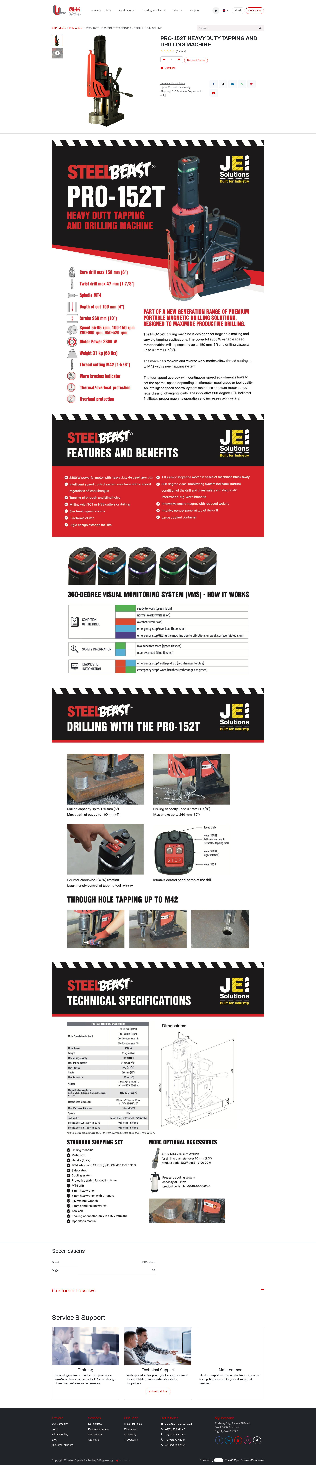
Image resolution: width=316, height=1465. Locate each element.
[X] (223, 84)
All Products (59, 28)
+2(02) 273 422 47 (175, 1429)
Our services (95, 1434)
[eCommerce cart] (215, 10)
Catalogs (93, 1439)
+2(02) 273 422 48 (175, 1434)
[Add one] (179, 59)
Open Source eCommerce (249, 1460)
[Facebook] (214, 84)
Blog (54, 1439)
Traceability (131, 1439)
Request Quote (196, 60)
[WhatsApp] (242, 84)
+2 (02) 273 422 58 (175, 1445)
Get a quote (95, 1424)
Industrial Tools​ (133, 1424)
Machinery (130, 1434)
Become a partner (98, 1429)
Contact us (254, 10)
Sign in (238, 10)
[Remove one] (164, 59)
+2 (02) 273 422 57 (175, 1440)
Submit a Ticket (158, 1391)
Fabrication (75, 28)
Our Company (60, 1424)
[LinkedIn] (233, 84)
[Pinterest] (251, 84)
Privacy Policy (60, 1434)
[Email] (214, 93)
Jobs (55, 1429)
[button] (68, 81)
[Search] (260, 28)
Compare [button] (170, 67)
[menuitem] (101, 10)
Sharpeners (131, 1429)
